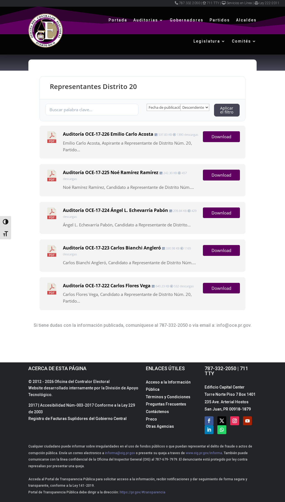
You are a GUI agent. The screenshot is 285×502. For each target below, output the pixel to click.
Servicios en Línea (239, 3)
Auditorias (145, 20)
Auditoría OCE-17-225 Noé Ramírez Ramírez (110, 172)
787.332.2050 (189, 3)
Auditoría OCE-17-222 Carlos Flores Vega (107, 286)
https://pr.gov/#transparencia (142, 492)
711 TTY (213, 3)
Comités (241, 41)
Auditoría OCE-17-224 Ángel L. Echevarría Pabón (115, 210)
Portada (118, 20)
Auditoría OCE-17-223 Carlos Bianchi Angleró (112, 248)
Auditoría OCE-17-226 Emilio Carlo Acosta (108, 134)
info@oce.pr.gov (233, 325)
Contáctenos (157, 411)
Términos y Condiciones (168, 397)
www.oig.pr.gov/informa (203, 453)
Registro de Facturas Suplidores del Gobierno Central (77, 418)
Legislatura (206, 41)
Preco (151, 419)
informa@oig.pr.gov (120, 453)
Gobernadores (186, 20)
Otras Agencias (160, 426)
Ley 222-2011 (269, 3)
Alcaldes (246, 20)
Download (221, 136)
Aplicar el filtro (226, 110)
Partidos (220, 20)
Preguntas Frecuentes (166, 404)
